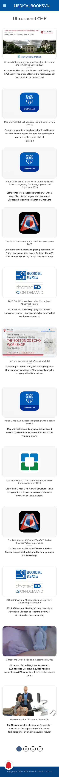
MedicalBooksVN (29, 6)
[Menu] (4, 5)
